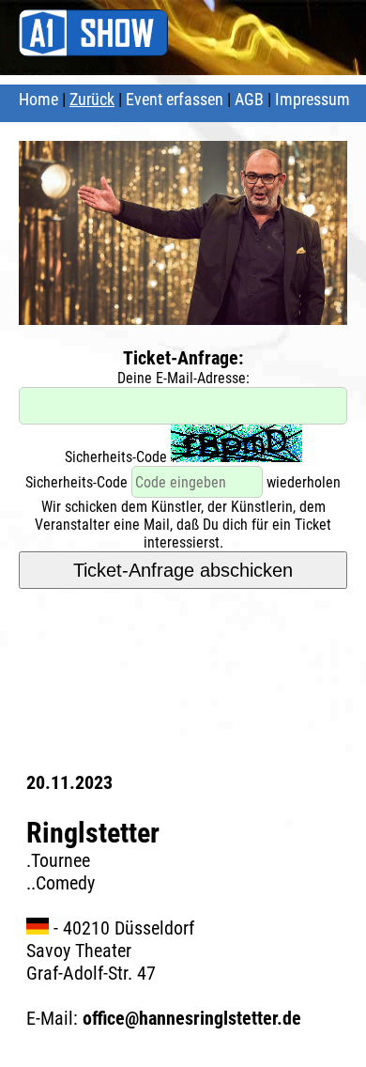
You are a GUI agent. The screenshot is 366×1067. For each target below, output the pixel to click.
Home (38, 99)
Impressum (312, 99)
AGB (249, 99)
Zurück (91, 99)
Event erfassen (174, 99)
